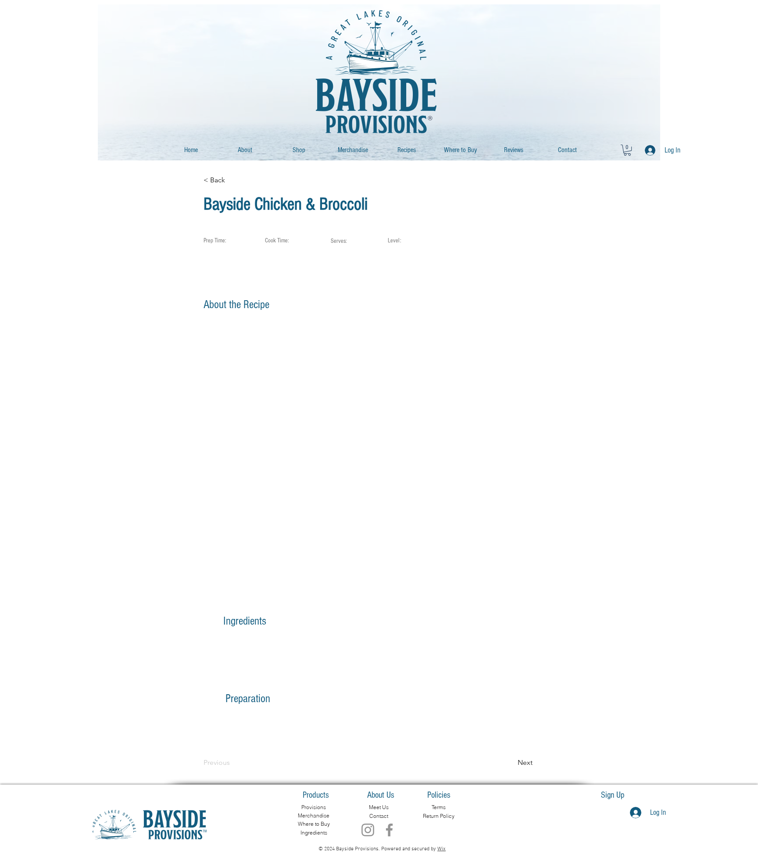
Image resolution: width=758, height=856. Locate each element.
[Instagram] (367, 829)
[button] (627, 150)
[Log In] (648, 150)
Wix (441, 849)
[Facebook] (389, 829)
